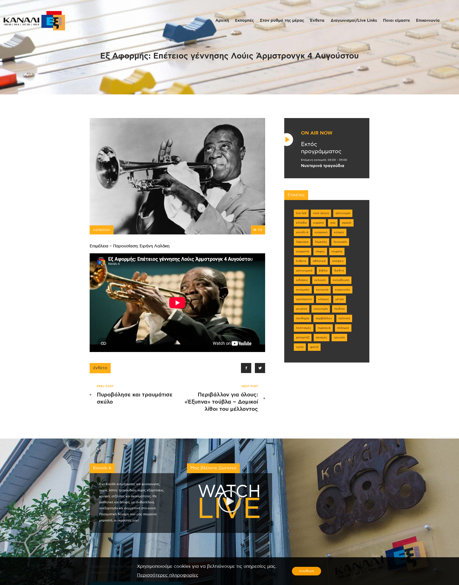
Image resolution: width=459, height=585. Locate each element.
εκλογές (320, 280)
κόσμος (323, 299)
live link (301, 213)
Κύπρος (339, 232)
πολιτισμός (303, 327)
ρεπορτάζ (302, 337)
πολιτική (344, 318)
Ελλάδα (301, 222)
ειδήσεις (302, 280)
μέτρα (339, 299)
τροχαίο (339, 337)
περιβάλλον (324, 318)
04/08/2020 (101, 229)
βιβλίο (323, 270)
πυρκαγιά (324, 327)
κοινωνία (322, 289)
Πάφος (320, 251)
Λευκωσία (340, 241)
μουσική (301, 308)
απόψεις (338, 261)
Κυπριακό (321, 232)
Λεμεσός (321, 241)
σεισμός (321, 337)
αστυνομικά (304, 270)
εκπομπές (303, 289)
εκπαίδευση (341, 280)
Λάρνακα (302, 241)
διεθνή (339, 270)
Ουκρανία (302, 251)
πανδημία (302, 318)
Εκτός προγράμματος (321, 147)
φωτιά (314, 347)
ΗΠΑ (332, 222)
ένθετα (100, 368)
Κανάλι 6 (302, 232)
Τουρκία (336, 251)
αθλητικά (319, 261)
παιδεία (339, 308)
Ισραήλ (346, 222)
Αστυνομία (342, 213)
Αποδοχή (306, 571)
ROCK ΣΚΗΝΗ (321, 213)
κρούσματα (304, 299)
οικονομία (321, 308)
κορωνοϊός (342, 289)
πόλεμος (343, 327)
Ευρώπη (318, 222)
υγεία (300, 347)
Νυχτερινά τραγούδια (322, 166)
